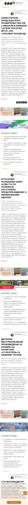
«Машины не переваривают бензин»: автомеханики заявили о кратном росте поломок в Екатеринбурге (14, 152)
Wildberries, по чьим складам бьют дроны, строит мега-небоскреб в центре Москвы (15, 452)
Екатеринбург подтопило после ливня (14, 457)
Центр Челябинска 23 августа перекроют (13, 163)
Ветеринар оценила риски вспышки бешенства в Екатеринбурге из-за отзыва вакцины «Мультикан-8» (13, 464)
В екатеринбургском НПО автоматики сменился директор (14, 158)
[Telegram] (21, 102)
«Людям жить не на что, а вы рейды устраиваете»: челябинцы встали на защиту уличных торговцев (15, 445)
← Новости (5, 7)
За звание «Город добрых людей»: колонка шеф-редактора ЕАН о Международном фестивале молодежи (15, 312)
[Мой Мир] (24, 102)
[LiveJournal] (26, 102)
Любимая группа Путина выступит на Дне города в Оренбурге (15, 318)
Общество (4, 403)
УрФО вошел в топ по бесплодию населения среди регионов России (15, 323)
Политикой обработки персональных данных (13, 498)
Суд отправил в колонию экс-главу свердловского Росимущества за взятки (15, 145)
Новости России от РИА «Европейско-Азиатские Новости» (10, 3)
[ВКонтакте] (17, 102)
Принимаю (14, 502)
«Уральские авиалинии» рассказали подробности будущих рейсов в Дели (15, 138)
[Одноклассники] (19, 102)
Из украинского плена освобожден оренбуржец (15, 297)
